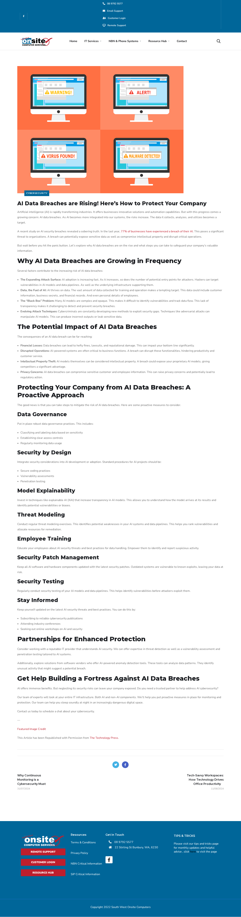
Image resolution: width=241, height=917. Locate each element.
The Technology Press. (104, 738)
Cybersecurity (36, 193)
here (193, 852)
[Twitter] (115, 764)
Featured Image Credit (31, 729)
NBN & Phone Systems (123, 41)
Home (73, 41)
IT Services (91, 41)
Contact (182, 41)
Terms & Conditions (83, 842)
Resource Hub (157, 41)
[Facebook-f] (23, 16)
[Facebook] (125, 764)
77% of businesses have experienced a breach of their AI (157, 231)
